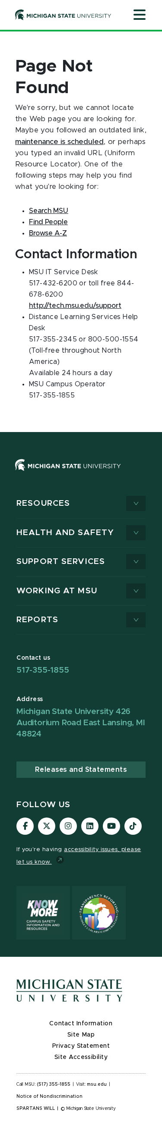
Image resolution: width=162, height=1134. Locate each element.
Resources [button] (43, 503)
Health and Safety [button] (65, 533)
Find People (48, 222)
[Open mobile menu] (139, 15)
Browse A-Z (48, 233)
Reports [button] (37, 620)
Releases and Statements (81, 769)
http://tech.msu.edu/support (75, 305)
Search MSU (48, 210)
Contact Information (80, 1024)
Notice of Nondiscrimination (49, 1096)
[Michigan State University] (63, 14)
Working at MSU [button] (56, 591)
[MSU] (81, 473)
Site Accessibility (81, 1057)
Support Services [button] (60, 562)
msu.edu (97, 1084)
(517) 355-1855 (54, 1084)
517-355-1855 (42, 670)
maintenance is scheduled (59, 141)
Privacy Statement (81, 1046)
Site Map (81, 1035)
